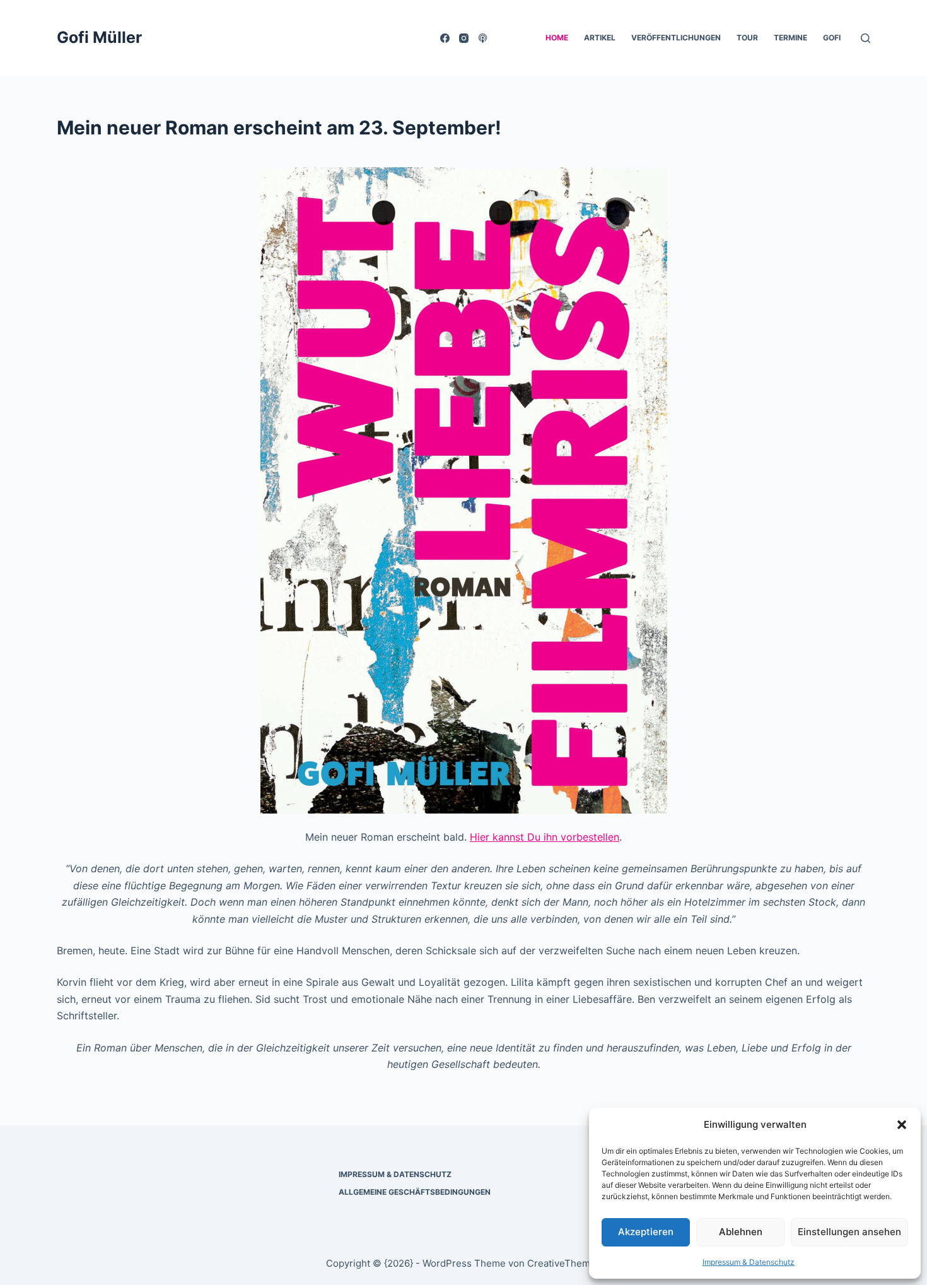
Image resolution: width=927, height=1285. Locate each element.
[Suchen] (865, 38)
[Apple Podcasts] (482, 38)
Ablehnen (740, 1232)
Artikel (599, 37)
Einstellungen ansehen (849, 1232)
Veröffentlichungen (676, 37)
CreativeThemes (564, 1263)
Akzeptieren (645, 1232)
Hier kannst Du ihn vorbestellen (544, 837)
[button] (901, 1124)
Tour (747, 37)
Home (556, 37)
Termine (790, 37)
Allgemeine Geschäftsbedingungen (415, 1192)
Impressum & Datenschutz (749, 1262)
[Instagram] (464, 38)
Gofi (832, 37)
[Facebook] (445, 38)
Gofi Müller (99, 37)
